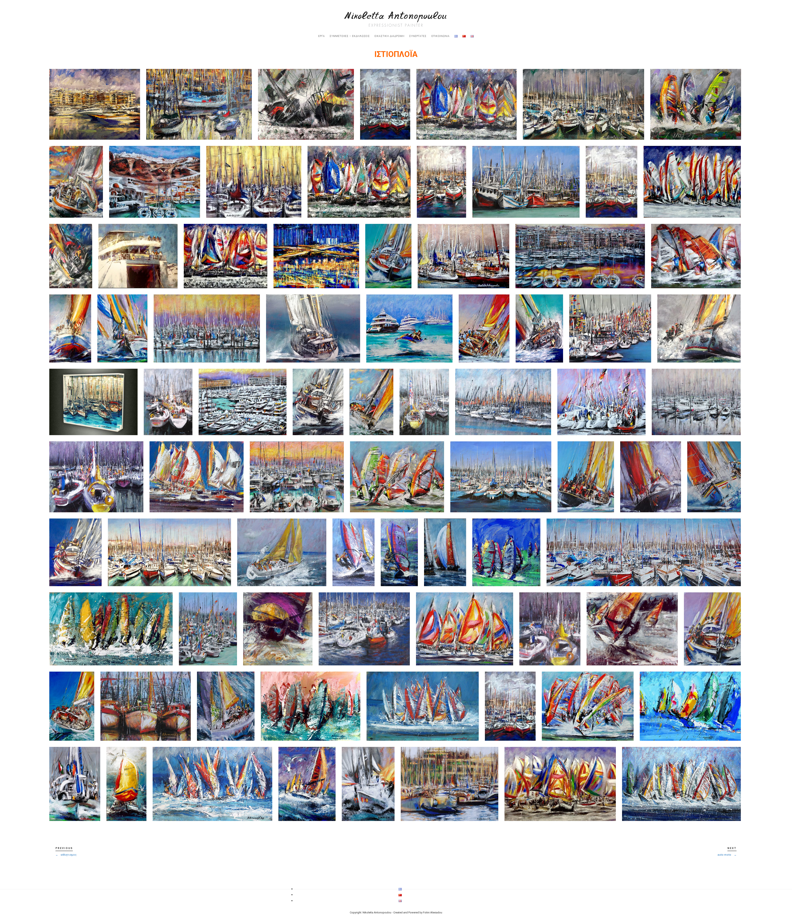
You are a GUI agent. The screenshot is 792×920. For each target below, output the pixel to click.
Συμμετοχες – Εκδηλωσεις (350, 36)
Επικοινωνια (440, 36)
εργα (321, 36)
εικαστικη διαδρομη (389, 36)
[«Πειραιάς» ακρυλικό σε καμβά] (94, 104)
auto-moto (727, 854)
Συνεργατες (418, 36)
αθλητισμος (66, 854)
